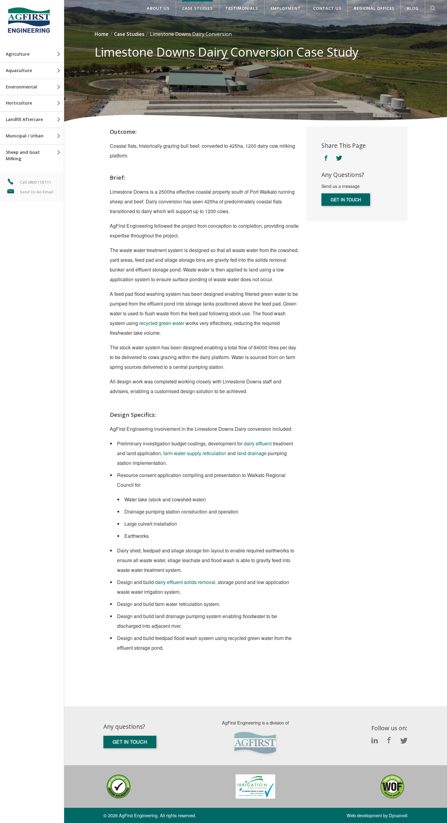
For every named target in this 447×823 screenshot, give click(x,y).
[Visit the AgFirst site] (255, 743)
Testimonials (241, 8)
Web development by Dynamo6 (377, 815)
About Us (158, 8)
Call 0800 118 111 (35, 182)
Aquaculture (19, 70)
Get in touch (346, 199)
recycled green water (161, 323)
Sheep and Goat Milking (23, 155)
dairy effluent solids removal (185, 582)
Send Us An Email (36, 192)
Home (102, 34)
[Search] (433, 9)
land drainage (252, 453)
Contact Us (327, 8)
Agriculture (17, 54)
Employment (286, 8)
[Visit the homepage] (32, 23)
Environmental (21, 87)
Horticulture (19, 103)
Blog (413, 8)
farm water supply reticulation (194, 453)
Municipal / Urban (24, 136)
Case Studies (197, 8)
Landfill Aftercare (24, 119)
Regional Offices (374, 8)
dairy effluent (258, 443)
